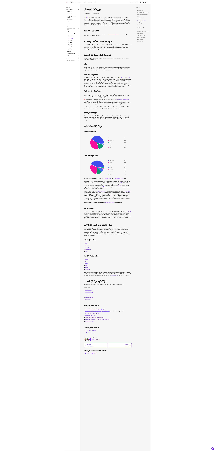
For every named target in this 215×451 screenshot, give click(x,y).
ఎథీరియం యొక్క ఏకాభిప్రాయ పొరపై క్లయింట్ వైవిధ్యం (95, 308)
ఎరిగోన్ (109, 184)
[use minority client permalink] (83, 225)
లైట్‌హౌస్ (120, 185)
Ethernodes (88, 299)
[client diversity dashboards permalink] (83, 281)
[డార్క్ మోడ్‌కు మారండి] (140, 2)
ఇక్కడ (111, 195)
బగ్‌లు (138, 16)
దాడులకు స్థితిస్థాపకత (140, 18)
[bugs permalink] (83, 64)
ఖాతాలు (68, 21)
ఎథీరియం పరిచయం (70, 11)
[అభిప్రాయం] (212, 448)
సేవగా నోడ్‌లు (70, 40)
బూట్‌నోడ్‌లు (70, 49)
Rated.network (88, 290)
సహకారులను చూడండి (96, 339)
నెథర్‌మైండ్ (86, 184)
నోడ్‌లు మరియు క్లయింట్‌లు (71, 33)
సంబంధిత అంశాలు (140, 41)
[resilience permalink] (83, 75)
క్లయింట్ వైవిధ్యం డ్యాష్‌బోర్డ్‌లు (141, 37)
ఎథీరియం (87, 17)
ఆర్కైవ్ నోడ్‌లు (70, 46)
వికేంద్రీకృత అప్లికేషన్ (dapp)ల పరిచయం (72, 17)
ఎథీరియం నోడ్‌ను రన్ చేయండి (90, 330)
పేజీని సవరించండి (96, 13)
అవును (88, 353)
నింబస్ (87, 259)
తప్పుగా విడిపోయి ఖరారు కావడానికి (122, 99)
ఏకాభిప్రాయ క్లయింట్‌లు (141, 27)
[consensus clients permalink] (83, 256)
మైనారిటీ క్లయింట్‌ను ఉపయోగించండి (142, 31)
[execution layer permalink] (83, 208)
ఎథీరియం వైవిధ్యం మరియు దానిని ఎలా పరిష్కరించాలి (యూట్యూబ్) (97, 319)
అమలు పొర (139, 29)
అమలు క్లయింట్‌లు (140, 25)
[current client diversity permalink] (83, 126)
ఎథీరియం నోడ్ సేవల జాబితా (90, 315)
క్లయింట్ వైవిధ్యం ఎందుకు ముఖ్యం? (142, 14)
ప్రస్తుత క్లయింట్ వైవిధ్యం (140, 23)
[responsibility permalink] (83, 113)
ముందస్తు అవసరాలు (140, 10)
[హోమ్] (67, 2)
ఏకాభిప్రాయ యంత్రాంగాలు (71, 53)
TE (146, 2)
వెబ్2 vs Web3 (69, 19)
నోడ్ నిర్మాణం (70, 42)
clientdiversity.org (119, 178)
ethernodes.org (107, 178)
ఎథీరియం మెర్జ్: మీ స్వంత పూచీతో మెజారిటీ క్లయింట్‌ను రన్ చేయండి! (98, 311)
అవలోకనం (68, 7)
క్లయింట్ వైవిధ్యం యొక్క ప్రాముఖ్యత (92, 313)
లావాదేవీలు (69, 23)
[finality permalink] (83, 91)
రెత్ (86, 251)
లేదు (94, 353)
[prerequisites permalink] (83, 31)
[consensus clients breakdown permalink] (83, 156)
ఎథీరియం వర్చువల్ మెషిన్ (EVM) (71, 29)
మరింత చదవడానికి (140, 39)
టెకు (110, 186)
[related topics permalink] (83, 327)
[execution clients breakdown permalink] (83, 131)
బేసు (96, 184)
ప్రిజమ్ (103, 186)
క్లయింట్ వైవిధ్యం (70, 38)
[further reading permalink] (83, 305)
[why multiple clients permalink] (83, 41)
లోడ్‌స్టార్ (87, 265)
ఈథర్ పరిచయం (69, 13)
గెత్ (121, 182)
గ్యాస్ (68, 31)
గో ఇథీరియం (88, 249)
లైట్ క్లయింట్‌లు (70, 44)
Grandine (87, 269)
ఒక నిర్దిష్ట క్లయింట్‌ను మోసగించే (125, 77)
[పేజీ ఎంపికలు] (91, 13)
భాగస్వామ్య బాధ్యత (140, 21)
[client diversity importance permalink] (83, 55)
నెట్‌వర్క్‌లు (69, 51)
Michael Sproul (127, 191)
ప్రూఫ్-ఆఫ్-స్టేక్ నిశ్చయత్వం (141, 20)
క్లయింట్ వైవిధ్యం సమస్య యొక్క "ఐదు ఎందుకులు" (94, 317)
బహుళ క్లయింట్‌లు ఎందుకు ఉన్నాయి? (143, 12)
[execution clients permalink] (83, 240)
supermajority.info (102, 191)
